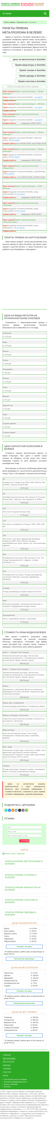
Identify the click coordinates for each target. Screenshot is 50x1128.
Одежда (7, 1065)
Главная (7, 1055)
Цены (5, 1075)
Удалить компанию (11, 1084)
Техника (7, 1069)
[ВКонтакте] (9, 810)
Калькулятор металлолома (24, 1003)
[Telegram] (16, 810)
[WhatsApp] (26, 810)
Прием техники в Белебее (32, 70)
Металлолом (9, 1058)
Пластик (7, 1072)
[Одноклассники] (12, 810)
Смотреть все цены (24, 946)
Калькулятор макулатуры (24, 959)
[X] (19, 810)
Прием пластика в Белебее (32, 81)
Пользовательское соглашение (15, 1079)
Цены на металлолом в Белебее (29, 59)
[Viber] (23, 810)
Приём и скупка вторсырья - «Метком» (29, 104)
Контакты (7, 1087)
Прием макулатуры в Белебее (30, 65)
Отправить (25, 841)
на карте (38, 97)
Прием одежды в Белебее (32, 76)
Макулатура (8, 1062)
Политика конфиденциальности (15, 1082)
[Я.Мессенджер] (6, 810)
